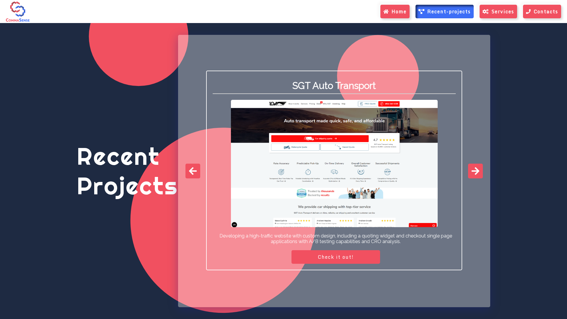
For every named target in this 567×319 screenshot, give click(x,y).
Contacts (546, 11)
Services (502, 11)
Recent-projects (449, 11)
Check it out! (336, 257)
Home (399, 11)
